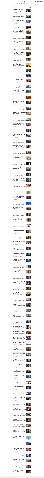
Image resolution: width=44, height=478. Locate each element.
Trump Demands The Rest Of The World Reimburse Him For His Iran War (18, 365)
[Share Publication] (36, 1)
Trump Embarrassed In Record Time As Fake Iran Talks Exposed (19, 179)
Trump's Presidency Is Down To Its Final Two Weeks (19, 135)
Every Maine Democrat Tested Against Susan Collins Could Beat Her (19, 387)
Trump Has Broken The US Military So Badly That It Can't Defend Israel (18, 184)
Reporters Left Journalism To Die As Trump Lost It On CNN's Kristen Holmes (18, 64)
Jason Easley (17, 12)
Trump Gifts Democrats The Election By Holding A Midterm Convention (19, 437)
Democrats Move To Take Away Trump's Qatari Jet (19, 342)
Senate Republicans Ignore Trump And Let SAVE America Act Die (18, 168)
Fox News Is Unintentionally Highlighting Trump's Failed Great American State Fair (18, 424)
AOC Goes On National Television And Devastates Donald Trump (18, 129)
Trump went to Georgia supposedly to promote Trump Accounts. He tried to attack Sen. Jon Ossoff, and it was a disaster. (18, 278)
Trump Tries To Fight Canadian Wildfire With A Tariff (19, 298)
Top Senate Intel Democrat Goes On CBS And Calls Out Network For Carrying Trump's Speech (19, 315)
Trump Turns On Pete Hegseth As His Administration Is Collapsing (18, 151)
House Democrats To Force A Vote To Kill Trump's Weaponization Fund (18, 449)
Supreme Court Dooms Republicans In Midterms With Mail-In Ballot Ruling (18, 454)
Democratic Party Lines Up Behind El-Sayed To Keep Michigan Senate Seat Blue (19, 162)
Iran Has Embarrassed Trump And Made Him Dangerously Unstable (19, 157)
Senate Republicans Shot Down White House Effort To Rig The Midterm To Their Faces (19, 219)
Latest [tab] (13, 7)
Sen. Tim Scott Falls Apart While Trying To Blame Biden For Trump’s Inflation (18, 21)
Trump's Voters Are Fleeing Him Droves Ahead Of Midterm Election (19, 96)
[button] (17, 3)
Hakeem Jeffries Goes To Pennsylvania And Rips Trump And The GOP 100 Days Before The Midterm (19, 248)
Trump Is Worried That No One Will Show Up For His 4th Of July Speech (19, 430)
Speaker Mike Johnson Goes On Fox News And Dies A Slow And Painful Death (19, 74)
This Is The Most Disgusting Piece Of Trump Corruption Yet (18, 102)
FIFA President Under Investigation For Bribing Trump (19, 242)
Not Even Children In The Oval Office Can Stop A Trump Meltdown (19, 413)
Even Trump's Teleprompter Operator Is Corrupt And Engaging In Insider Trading (18, 337)
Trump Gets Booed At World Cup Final (18, 309)
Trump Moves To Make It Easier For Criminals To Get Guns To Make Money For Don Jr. (19, 202)
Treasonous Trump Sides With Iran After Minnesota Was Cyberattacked (18, 197)
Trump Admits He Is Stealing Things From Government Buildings (18, 140)
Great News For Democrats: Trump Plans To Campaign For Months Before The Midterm (19, 31)
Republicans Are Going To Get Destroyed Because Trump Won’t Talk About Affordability (19, 47)
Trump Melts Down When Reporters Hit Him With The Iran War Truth (18, 293)
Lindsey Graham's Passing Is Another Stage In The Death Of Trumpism (19, 376)
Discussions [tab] (17, 7)
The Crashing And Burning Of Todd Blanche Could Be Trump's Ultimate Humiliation (18, 213)
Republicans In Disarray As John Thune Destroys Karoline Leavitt (18, 271)
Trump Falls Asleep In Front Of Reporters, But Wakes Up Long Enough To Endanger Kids (19, 107)
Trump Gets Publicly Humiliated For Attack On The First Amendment (19, 265)
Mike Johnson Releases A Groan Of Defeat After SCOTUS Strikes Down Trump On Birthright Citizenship (19, 443)
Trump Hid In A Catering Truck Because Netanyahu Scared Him (18, 80)
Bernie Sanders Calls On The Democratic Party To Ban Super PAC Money (19, 118)
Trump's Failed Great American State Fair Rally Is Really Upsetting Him (19, 471)
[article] (22, 11)
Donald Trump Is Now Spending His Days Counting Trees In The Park (18, 465)
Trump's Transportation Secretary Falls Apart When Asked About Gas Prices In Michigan (19, 85)
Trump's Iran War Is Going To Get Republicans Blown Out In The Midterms (19, 260)
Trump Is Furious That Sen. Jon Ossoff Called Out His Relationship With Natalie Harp (19, 58)
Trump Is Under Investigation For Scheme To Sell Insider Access (19, 191)
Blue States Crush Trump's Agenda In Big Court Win (19, 320)
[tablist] (16, 7)
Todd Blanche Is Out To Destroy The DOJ (18, 69)
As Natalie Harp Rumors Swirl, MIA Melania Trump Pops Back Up (18, 42)
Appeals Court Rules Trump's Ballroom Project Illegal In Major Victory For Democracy (19, 146)
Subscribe (39, 1)
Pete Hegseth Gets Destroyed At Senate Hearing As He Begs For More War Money (18, 287)
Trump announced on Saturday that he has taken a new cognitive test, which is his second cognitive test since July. (19, 382)
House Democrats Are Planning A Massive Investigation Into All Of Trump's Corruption (18, 124)
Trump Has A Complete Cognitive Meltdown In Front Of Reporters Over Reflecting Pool (19, 173)
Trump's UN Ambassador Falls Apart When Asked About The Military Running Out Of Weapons (18, 254)
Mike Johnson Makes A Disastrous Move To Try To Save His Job (19, 10)
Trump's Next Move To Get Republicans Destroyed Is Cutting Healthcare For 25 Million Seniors (19, 225)
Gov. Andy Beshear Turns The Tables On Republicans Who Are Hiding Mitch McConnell (19, 231)
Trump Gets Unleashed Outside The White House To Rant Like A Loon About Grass (18, 53)
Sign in (42, 1)
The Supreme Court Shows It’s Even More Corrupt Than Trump (18, 36)
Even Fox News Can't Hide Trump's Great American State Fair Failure (18, 460)
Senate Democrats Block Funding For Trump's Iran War (19, 354)
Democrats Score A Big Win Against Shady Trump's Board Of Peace (18, 408)
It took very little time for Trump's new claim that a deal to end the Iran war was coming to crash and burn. (19, 180)
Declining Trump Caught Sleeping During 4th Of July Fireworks (19, 419)
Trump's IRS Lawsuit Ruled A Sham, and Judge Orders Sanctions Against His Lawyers (19, 370)
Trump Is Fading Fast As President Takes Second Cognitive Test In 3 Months (18, 381)
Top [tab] (15, 7)
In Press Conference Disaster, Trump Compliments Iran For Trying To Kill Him (18, 392)
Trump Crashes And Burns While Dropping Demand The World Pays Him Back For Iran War (19, 359)
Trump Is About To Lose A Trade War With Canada (18, 15)
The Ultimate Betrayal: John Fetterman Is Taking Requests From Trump (19, 113)
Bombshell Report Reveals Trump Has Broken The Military (19, 304)
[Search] (35, 1)
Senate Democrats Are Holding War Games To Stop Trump (19, 282)
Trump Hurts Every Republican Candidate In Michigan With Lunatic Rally (19, 236)
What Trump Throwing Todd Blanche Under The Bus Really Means (18, 208)
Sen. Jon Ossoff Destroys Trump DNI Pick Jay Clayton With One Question (19, 348)
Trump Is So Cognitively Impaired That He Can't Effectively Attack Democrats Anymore (19, 276)
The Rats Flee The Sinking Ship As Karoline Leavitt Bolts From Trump (18, 91)
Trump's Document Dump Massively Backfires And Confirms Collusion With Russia (19, 326)
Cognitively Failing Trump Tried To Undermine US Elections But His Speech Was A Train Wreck (19, 331)
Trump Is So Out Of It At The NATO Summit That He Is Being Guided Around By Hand (19, 398)
